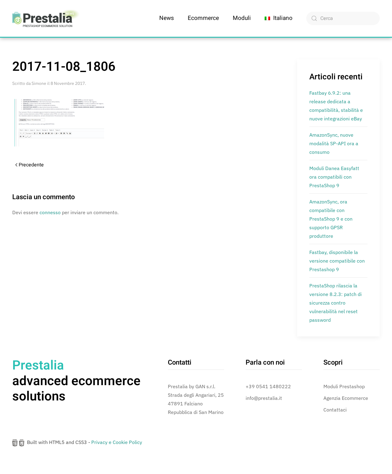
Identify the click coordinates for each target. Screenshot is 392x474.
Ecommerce (203, 18)
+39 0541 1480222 (268, 386)
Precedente (31, 165)
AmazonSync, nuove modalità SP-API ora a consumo (333, 143)
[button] (278, 18)
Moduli (242, 18)
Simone (39, 83)
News (166, 18)
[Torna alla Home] (46, 18)
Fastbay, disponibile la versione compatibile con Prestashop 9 (337, 260)
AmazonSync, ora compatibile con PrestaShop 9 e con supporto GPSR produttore (330, 219)
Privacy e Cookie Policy (116, 442)
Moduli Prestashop (344, 386)
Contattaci (335, 410)
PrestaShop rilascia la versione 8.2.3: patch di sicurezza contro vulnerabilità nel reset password (335, 303)
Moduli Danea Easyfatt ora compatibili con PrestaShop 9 (334, 176)
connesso (50, 212)
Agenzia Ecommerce (345, 398)
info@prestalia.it (264, 398)
